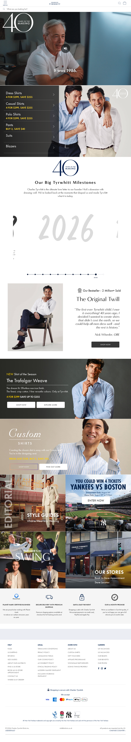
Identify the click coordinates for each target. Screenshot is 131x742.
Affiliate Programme (76, 659)
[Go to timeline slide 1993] (43, 274)
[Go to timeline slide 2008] (95, 274)
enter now (96, 500)
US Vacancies (103, 652)
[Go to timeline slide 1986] (27, 274)
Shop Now (105, 344)
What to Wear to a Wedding (43, 521)
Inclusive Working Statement (46, 675)
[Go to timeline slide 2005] (88, 274)
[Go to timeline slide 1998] (73, 274)
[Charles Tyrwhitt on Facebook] (99, 668)
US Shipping (12, 652)
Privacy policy (44, 652)
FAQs (10, 649)
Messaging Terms (45, 656)
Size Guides (12, 659)
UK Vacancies (104, 649)
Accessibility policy (46, 663)
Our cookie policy (45, 659)
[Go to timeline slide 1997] (65, 274)
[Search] (119, 3)
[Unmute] (65, 48)
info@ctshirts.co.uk (66, 728)
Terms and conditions (48, 649)
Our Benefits (103, 659)
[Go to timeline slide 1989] (35, 274)
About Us (72, 649)
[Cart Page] (124, 3)
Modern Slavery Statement (49, 670)
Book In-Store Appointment (109, 578)
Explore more (50, 405)
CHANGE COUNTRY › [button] (118, 730)
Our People (102, 663)
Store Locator (102, 582)
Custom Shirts (74, 652)
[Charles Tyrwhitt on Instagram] (102, 668)
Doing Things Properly (78, 666)
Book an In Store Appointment (15, 671)
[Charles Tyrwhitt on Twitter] (105, 668)
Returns (11, 656)
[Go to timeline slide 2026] (103, 274)
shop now (24, 467)
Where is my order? (16, 680)
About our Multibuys (17, 663)
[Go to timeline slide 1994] (50, 274)
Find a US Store (14, 666)
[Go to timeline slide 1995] (58, 274)
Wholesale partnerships (78, 663)
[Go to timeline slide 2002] (80, 274)
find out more (53, 467)
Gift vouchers (74, 656)
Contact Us (13, 676)
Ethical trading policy (47, 666)
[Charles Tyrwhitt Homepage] (54, 3)
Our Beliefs (102, 656)
